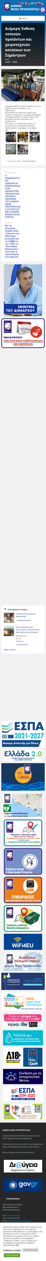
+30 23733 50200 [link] (13, 1215)
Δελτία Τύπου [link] (29, 161)
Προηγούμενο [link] (11, 172)
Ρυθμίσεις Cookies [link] (12, 1250)
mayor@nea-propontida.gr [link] (19, 1221)
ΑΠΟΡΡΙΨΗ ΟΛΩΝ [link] (30, 1250)
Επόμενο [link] (8, 223)
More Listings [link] (10, 650)
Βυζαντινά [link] (22, 644)
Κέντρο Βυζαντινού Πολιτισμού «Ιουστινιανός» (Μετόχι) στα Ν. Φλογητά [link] (28, 629)
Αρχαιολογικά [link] (24, 620)
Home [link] (7, 62)
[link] (42, 9)
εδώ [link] (17, 1245)
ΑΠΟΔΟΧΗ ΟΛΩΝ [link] (12, 1255)
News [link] (15, 62)
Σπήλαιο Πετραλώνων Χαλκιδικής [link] (26, 615)
